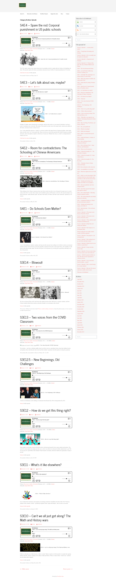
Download (35, 48)
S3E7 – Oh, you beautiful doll (83, 126)
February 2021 (80, 300)
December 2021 (80, 281)
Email (26, 50)
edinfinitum (37, 33)
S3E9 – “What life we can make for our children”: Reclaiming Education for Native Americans (86, 119)
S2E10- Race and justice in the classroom (86, 167)
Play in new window (28, 48)
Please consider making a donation (45, 308)
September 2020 (80, 311)
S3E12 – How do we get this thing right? (45, 410)
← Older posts (24, 569)
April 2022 (79, 279)
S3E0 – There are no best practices (84, 149)
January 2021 (80, 302)
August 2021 (80, 288)
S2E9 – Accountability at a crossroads (85, 169)
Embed (52, 48)
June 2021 (79, 293)
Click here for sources (24, 72)
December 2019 (80, 332)
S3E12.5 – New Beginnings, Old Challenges (39, 361)
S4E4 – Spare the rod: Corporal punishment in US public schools (40, 27)
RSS (29, 50)
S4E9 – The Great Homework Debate (85, 68)
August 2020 (80, 313)
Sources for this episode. (25, 506)
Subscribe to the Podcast (32, 13)
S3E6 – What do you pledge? (83, 129)
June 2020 (79, 318)
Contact (67, 13)
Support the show (54, 13)
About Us (22, 13)
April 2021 (79, 297)
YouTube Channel (44, 13)
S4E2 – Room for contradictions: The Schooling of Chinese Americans (43, 150)
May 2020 (79, 320)
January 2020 (80, 329)
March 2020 (80, 325)
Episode (31, 33)
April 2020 (79, 322)
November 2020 (80, 306)
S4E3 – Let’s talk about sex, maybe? (42, 82)
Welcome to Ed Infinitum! (82, 272)
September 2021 (80, 286)
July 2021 (79, 290)
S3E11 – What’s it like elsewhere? (40, 464)
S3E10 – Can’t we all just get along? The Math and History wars (45, 518)
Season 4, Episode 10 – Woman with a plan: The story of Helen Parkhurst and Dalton (85, 64)
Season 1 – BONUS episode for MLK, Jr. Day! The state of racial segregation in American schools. (86, 256)
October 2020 (80, 309)
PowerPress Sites (60, 576)
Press (62, 13)
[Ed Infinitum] (22, 5)
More (32, 50)
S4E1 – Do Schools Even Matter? (40, 208)
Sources (21, 198)
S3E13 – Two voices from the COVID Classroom (43, 319)
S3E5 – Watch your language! (83, 131)
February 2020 (80, 327)
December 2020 (80, 304)
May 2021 (79, 295)
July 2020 (79, 316)
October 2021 (80, 284)
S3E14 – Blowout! (31, 262)
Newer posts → (67, 569)
